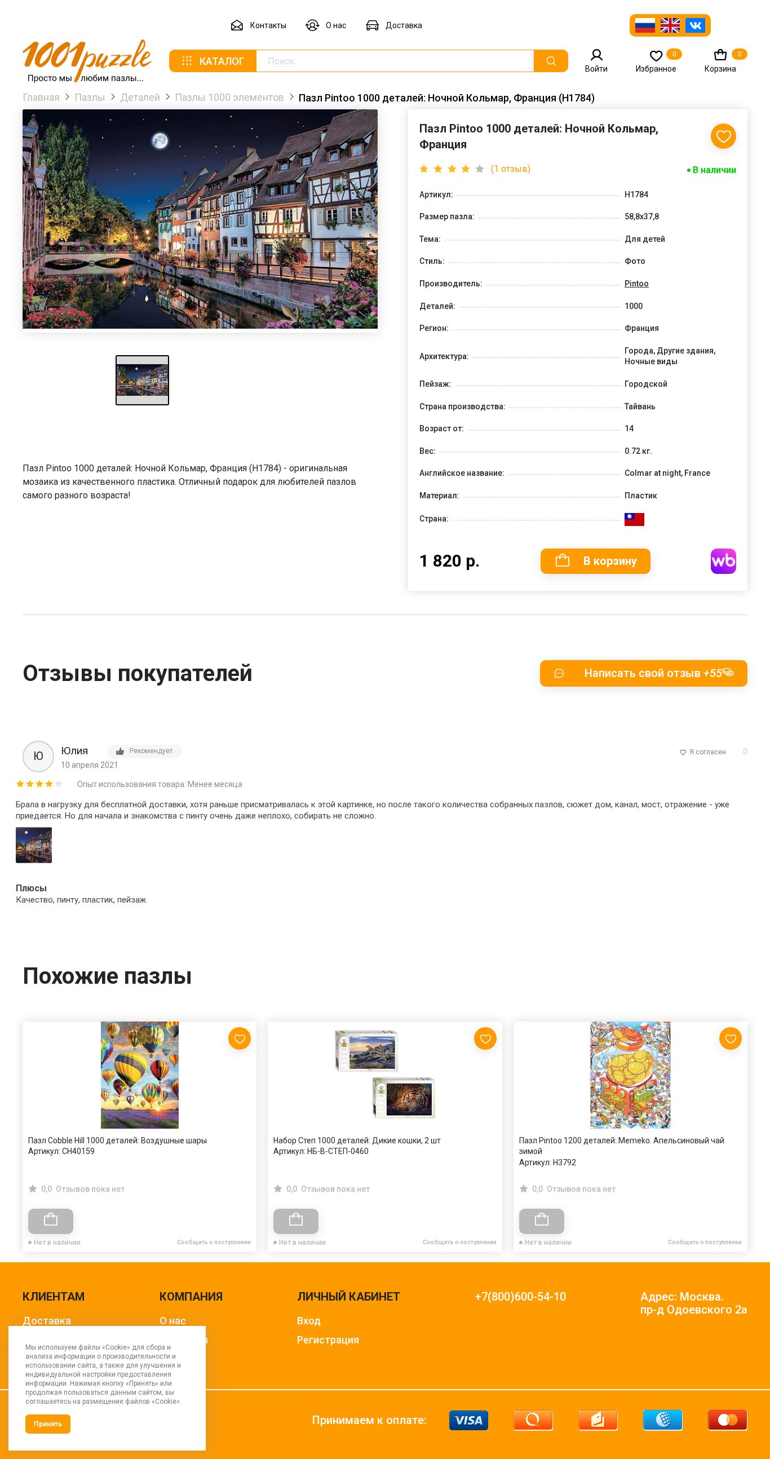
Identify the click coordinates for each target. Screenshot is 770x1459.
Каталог (222, 61)
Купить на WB (723, 561)
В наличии (714, 170)
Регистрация (328, 1340)
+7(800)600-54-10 (520, 1296)
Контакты (268, 25)
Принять (48, 1424)
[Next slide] (733, 1113)
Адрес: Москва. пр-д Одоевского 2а (693, 1303)
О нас (336, 25)
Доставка (404, 25)
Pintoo (637, 283)
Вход (309, 1321)
